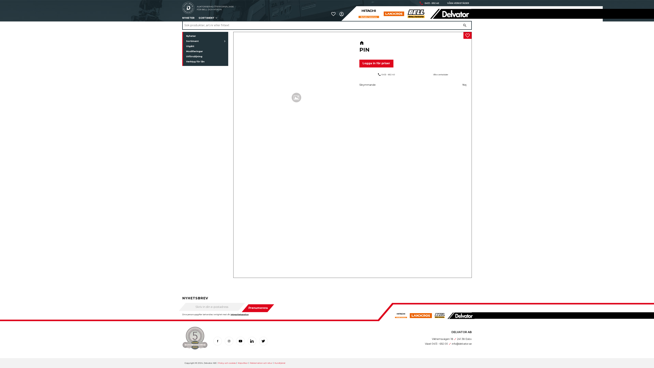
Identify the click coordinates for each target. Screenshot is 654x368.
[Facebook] (217, 341)
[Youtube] (240, 341)
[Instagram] (229, 341)
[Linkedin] (252, 341)
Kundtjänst (280, 363)
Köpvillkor (243, 363)
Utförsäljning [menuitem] (194, 56)
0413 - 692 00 (440, 343)
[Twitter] (263, 341)
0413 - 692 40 (432, 3)
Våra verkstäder (458, 3)
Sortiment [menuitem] (206, 17)
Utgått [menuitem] (190, 46)
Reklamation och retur (261, 363)
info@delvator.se (462, 343)
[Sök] (465, 25)
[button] (333, 14)
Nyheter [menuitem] (188, 17)
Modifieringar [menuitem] (194, 51)
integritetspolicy (240, 314)
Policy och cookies (227, 363)
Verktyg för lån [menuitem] (195, 61)
